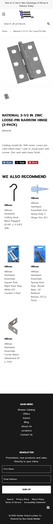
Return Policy (38, 499)
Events (26, 418)
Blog (26, 422)
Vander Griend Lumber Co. (29, 515)
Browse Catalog (26, 409)
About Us (26, 426)
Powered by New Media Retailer (25, 518)
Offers (26, 414)
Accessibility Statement (35, 502)
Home (4, 31)
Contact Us (26, 434)
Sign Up (26, 489)
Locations (26, 430)
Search (10, 499)
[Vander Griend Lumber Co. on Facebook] (48, 508)
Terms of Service (13, 502)
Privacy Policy (22, 499)
